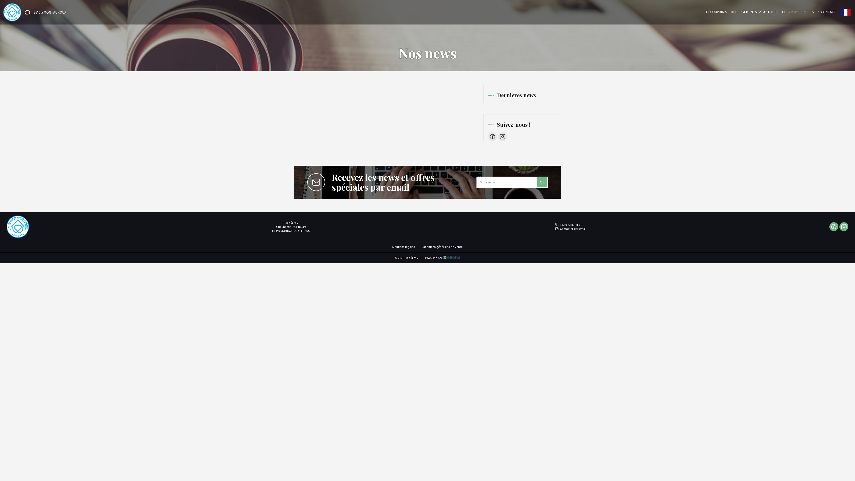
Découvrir (715, 12)
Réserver (810, 12)
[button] (46, 12)
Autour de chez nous (781, 12)
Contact (828, 12)
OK (542, 182)
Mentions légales (403, 247)
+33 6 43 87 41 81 (571, 225)
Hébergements (744, 12)
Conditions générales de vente (442, 247)
